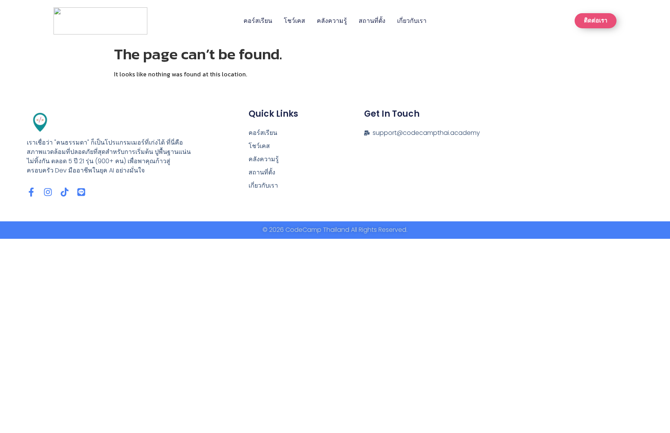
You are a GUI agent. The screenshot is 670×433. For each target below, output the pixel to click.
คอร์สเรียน (257, 20)
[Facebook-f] (31, 192)
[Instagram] (47, 192)
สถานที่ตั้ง (372, 20)
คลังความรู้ (332, 20)
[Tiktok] (64, 192)
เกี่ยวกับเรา (412, 20)
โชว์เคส (294, 20)
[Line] (81, 192)
